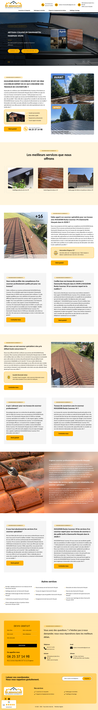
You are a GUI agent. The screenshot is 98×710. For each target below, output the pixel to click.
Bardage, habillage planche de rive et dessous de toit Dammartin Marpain (19, 587)
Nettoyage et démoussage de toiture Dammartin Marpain (18, 594)
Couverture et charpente (24, 10)
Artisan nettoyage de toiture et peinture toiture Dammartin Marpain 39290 (17, 603)
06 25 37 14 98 (49, 5)
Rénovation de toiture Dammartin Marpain (77, 587)
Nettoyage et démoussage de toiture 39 (79, 190)
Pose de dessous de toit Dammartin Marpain (47, 587)
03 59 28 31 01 (49, 4)
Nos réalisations (30, 54)
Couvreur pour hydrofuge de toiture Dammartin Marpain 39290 (78, 599)
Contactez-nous (16, 320)
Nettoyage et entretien (39, 10)
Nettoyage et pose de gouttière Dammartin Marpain (49, 594)
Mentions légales (59, 706)
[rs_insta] (8, 699)
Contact (13, 54)
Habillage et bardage (75, 10)
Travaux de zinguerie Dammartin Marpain (46, 591)
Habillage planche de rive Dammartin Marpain (17, 591)
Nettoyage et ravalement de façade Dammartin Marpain (78, 594)
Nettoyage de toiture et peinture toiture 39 (49, 190)
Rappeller (87, 678)
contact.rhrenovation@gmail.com (67, 4)
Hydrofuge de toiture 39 (19, 190)
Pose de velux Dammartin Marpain (74, 591)
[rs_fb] (5, 699)
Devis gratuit (12, 129)
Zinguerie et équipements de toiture (57, 10)
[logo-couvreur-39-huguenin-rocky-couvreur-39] (13, 4)
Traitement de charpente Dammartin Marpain (17, 599)
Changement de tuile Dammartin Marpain (46, 599)
